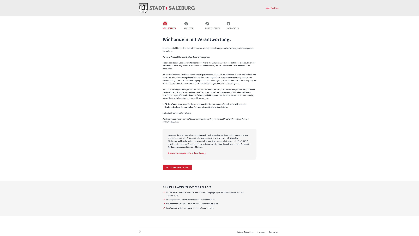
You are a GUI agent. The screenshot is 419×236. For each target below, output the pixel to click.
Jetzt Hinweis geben (177, 167)
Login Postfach (272, 8)
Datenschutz (273, 232)
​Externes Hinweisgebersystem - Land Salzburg (187, 153)
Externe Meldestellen (245, 232)
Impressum (261, 232)
